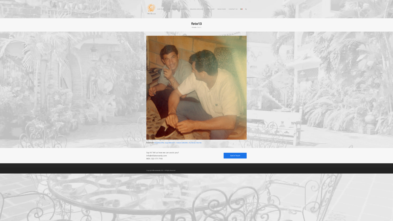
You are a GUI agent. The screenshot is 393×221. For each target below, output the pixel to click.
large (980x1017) (170, 143)
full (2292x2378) (159, 143)
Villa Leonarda (156, 170)
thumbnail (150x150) (195, 143)
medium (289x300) (182, 143)
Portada (194, 27)
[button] (246, 9)
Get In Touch (235, 155)
